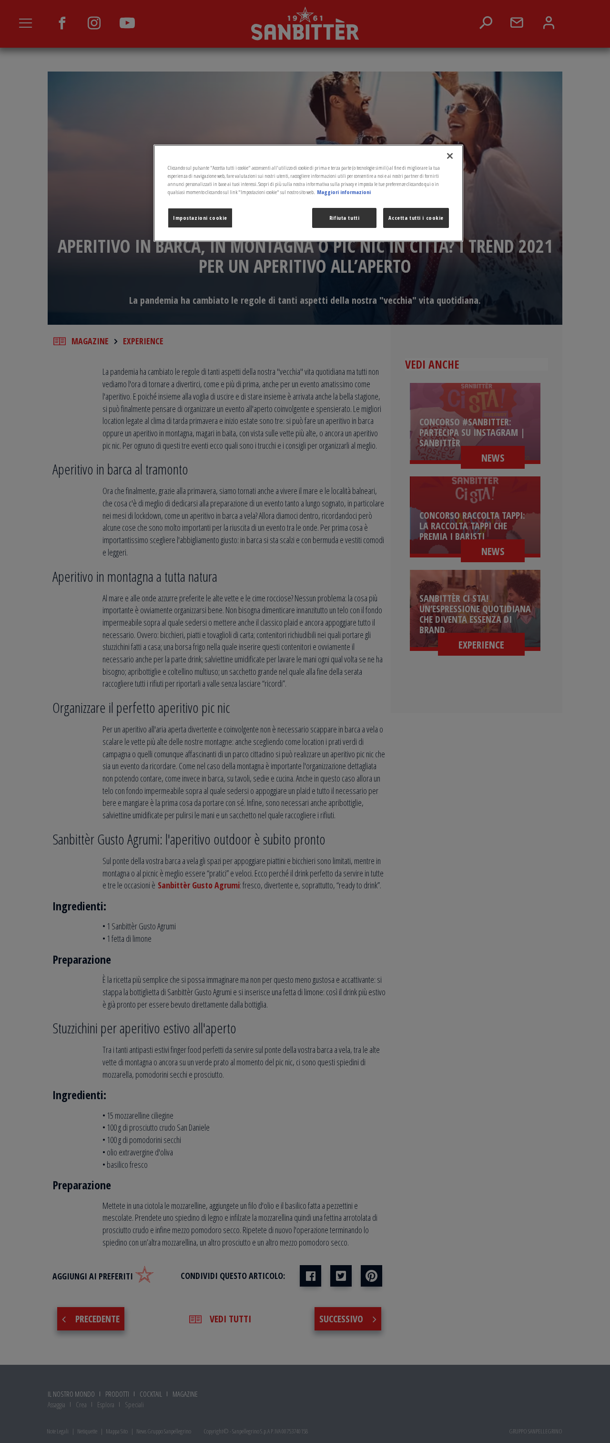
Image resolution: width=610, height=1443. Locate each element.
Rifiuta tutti (344, 217)
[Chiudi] (449, 155)
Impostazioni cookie (200, 217)
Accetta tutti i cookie (416, 217)
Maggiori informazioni (344, 192)
